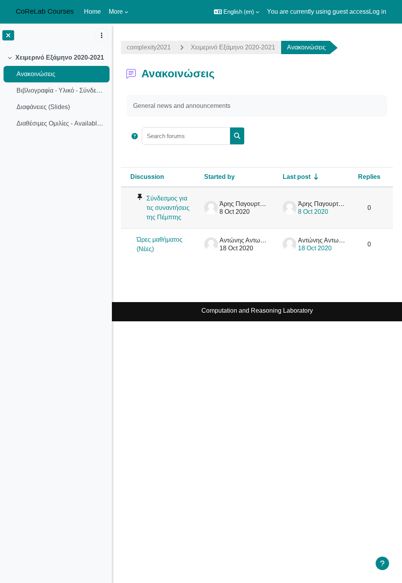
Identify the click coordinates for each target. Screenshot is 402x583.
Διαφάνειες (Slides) (43, 107)
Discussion (147, 176)
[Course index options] (102, 35)
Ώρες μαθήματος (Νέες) (160, 244)
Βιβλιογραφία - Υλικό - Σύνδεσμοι (61, 90)
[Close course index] (8, 35)
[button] (236, 12)
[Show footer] (382, 563)
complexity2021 (149, 47)
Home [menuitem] (92, 11)
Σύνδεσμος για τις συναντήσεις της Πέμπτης (168, 207)
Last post (297, 176)
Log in (377, 11)
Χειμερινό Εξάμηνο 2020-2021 (59, 57)
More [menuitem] (116, 11)
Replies (369, 176)
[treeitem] (55, 90)
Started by (219, 176)
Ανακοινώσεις (35, 74)
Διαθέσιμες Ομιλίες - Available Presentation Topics (61, 123)
